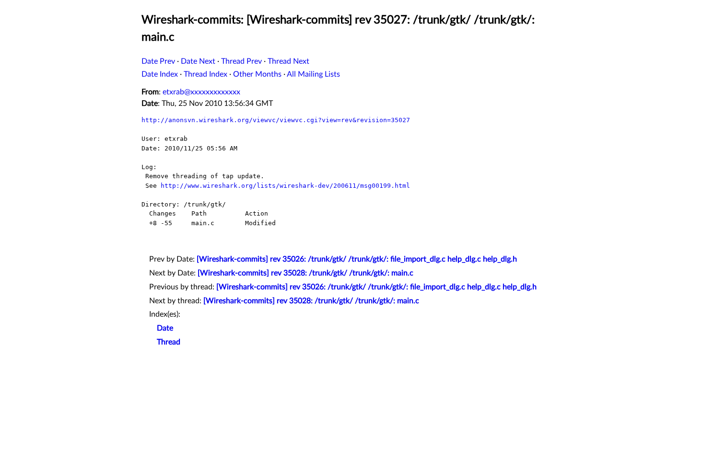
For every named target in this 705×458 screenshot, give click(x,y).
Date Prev (158, 61)
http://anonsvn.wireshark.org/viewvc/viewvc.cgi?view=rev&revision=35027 (275, 120)
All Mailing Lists (313, 74)
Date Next (198, 61)
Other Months (257, 74)
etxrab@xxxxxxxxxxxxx (201, 92)
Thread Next (288, 61)
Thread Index (205, 74)
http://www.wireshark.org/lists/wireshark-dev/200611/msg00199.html (285, 185)
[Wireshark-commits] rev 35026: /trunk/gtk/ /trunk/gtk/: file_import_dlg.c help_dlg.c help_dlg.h (357, 259)
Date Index (159, 74)
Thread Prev (241, 61)
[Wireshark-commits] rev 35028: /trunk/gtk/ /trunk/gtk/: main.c (305, 273)
